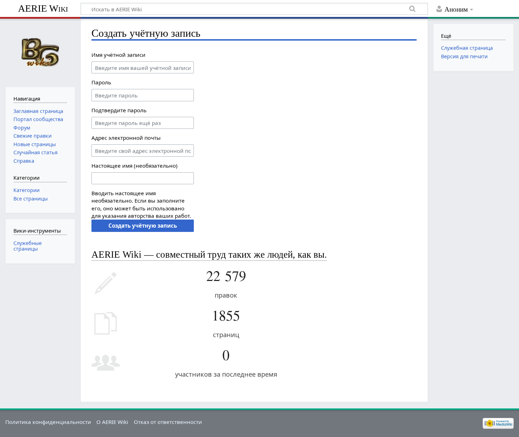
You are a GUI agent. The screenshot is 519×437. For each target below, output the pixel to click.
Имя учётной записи (118, 54)
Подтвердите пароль (119, 110)
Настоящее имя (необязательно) (134, 165)
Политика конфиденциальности (48, 421)
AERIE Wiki (43, 8)
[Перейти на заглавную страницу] (40, 52)
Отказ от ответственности (168, 421)
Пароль (101, 82)
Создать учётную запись (142, 225)
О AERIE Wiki (112, 421)
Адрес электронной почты (126, 137)
